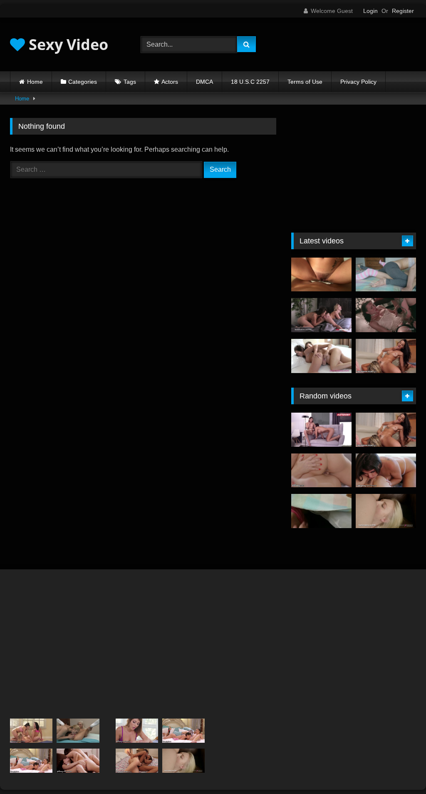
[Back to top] (400, 769)
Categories (82, 81)
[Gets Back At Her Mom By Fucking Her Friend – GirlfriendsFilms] (386, 356)
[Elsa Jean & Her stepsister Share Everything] (386, 511)
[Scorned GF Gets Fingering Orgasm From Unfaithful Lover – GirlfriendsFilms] (137, 761)
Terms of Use (304, 81)
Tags (130, 81)
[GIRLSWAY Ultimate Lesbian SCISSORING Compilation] (321, 470)
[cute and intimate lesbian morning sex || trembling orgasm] (321, 511)
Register (403, 11)
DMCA (204, 81)
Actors (169, 81)
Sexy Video (66, 44)
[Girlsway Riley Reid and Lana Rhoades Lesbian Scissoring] (78, 761)
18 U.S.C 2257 (250, 81)
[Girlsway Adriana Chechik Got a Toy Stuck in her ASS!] (137, 731)
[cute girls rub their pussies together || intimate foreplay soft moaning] (386, 275)
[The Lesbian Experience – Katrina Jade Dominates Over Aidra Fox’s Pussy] (386, 315)
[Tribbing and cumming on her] (321, 275)
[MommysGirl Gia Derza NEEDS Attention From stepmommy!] (31, 761)
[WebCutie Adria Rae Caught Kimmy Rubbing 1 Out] (386, 470)
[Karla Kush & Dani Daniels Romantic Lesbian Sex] (321, 315)
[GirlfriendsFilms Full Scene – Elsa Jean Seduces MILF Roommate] (78, 731)
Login (370, 11)
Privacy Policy (358, 81)
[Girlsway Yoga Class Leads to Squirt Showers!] (31, 731)
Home (35, 81)
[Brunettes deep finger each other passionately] (321, 356)
